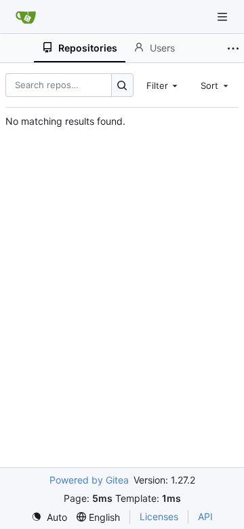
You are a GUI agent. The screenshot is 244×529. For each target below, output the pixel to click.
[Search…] (122, 85)
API (205, 516)
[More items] (233, 48)
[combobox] (163, 85)
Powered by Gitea (89, 480)
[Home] (26, 17)
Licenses (159, 516)
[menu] (49, 517)
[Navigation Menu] (223, 16)
